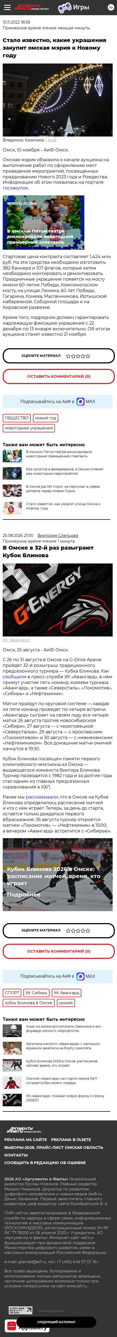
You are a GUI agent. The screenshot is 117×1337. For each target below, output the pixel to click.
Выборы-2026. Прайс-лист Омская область (53, 1147)
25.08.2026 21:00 (18, 535)
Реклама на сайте (25, 1139)
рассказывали (42, 797)
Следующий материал (56, 1322)
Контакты (16, 1155)
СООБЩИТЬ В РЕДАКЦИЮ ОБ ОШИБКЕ (45, 1162)
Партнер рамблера (51, 1310)
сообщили (14, 676)
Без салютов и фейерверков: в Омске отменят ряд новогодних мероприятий (65, 471)
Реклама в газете (71, 1139)
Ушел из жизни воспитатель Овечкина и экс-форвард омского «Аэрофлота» (64, 1028)
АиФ (52, 140)
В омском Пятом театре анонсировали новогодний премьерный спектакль (59, 454)
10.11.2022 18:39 (16, 22)
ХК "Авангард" (16, 640)
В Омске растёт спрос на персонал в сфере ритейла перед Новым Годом (63, 488)
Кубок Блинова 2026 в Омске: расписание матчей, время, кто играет (53, 876)
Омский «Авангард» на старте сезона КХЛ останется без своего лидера (61, 1080)
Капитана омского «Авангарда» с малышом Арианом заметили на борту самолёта (63, 1046)
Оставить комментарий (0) (59, 376)
